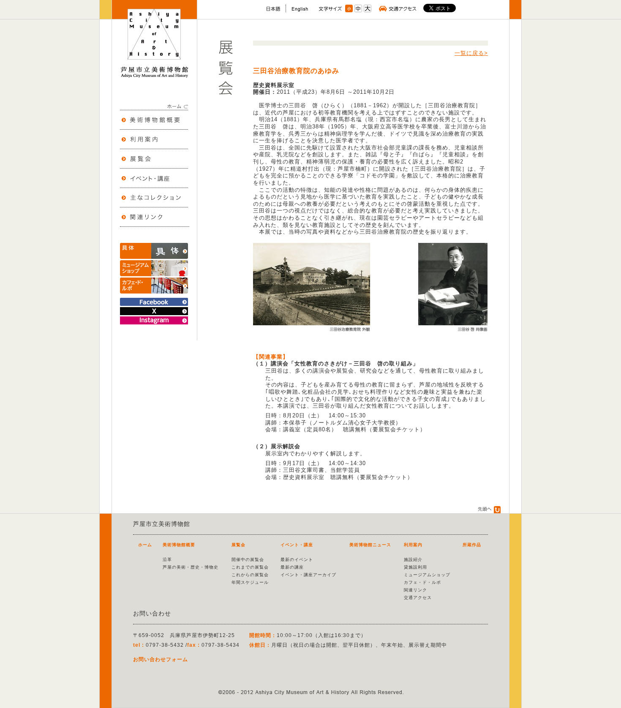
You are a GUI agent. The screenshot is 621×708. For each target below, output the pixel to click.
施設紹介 (413, 559)
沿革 (167, 559)
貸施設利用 (415, 567)
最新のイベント (297, 559)
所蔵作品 (472, 544)
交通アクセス (418, 597)
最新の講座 (292, 567)
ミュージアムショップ (427, 574)
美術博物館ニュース (370, 544)
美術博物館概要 (179, 544)
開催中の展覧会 (248, 559)
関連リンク (415, 590)
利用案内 (413, 544)
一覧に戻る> (471, 53)
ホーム (145, 544)
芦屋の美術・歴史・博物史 (190, 567)
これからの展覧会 (250, 574)
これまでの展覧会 (250, 567)
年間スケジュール (250, 582)
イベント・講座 (297, 544)
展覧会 (238, 544)
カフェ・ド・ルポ (422, 582)
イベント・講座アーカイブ (308, 574)
